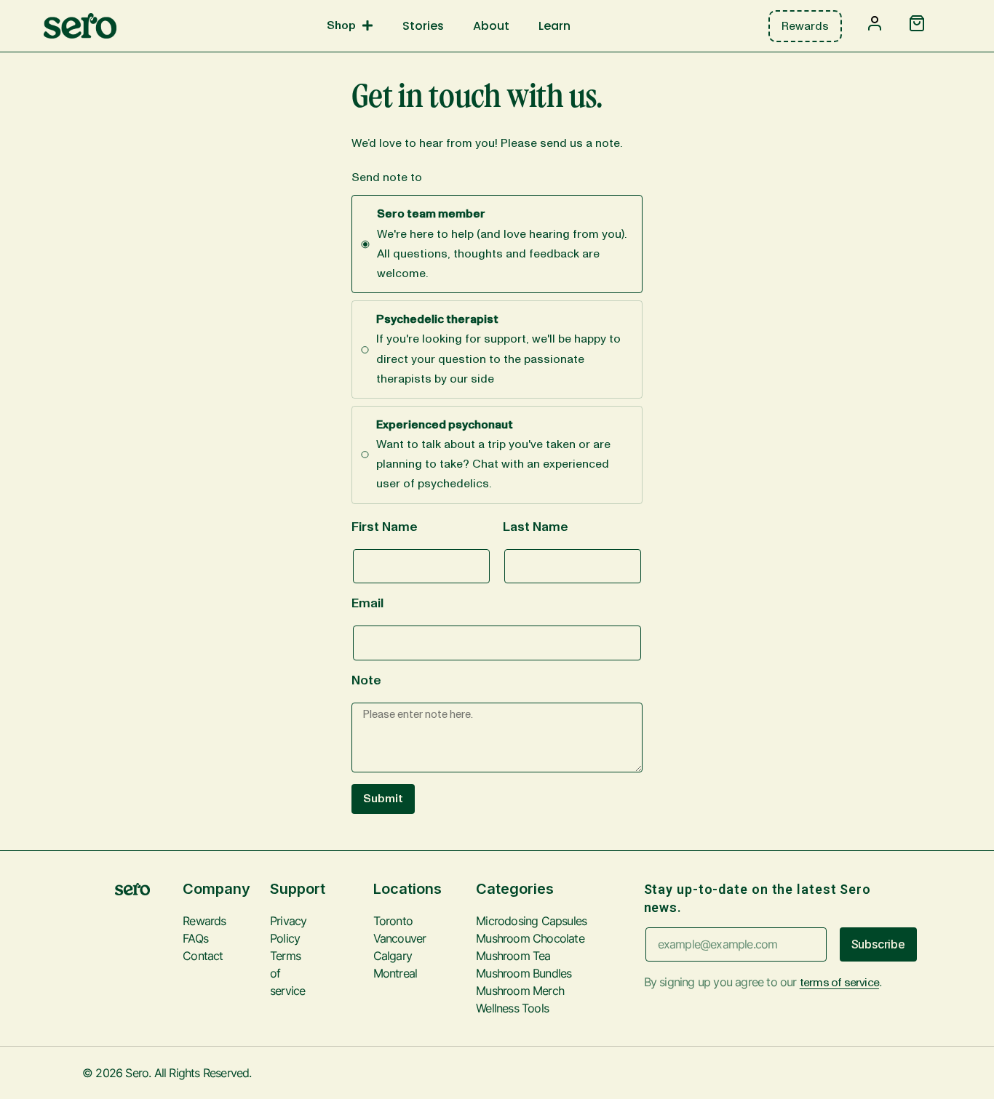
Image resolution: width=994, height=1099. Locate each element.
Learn (554, 25)
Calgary (383, 955)
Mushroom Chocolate (530, 938)
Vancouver (383, 938)
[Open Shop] (367, 25)
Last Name (535, 527)
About (491, 25)
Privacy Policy (280, 930)
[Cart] (917, 25)
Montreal (383, 973)
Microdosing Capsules (531, 921)
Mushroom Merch (520, 990)
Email (367, 603)
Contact (203, 955)
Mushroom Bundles (523, 973)
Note (366, 681)
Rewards (204, 921)
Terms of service (280, 973)
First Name (384, 527)
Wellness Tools (512, 1008)
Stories (423, 25)
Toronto (383, 921)
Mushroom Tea (513, 955)
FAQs (195, 938)
